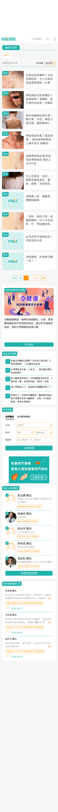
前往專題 (30, 344)
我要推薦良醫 (29, 573)
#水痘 (6, 55)
